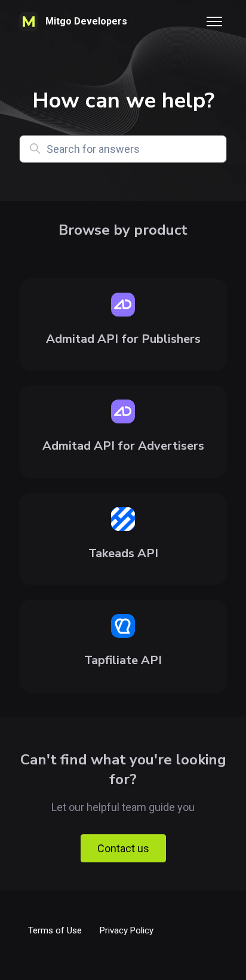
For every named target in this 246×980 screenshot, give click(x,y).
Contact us (123, 848)
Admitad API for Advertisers (123, 446)
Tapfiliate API (123, 660)
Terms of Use (55, 930)
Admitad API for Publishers (123, 339)
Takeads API (123, 553)
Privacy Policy (126, 930)
